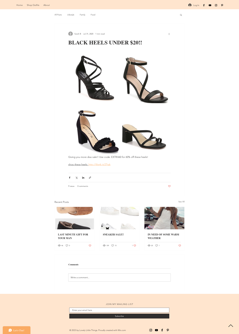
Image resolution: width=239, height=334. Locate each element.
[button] (181, 15)
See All (181, 201)
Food (93, 14)
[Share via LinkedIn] (83, 177)
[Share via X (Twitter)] (76, 177)
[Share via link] (90, 177)
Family (82, 14)
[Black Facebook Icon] (203, 5)
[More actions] (169, 33)
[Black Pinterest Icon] (222, 5)
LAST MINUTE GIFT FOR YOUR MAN (73, 236)
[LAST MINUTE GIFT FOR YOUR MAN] (75, 218)
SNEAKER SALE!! (113, 234)
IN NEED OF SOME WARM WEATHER (163, 236)
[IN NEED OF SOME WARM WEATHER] (164, 218)
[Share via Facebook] (69, 177)
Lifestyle (70, 14)
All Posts (58, 14)
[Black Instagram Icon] (216, 5)
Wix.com (122, 330)
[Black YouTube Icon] (209, 5)
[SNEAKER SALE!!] (120, 218)
